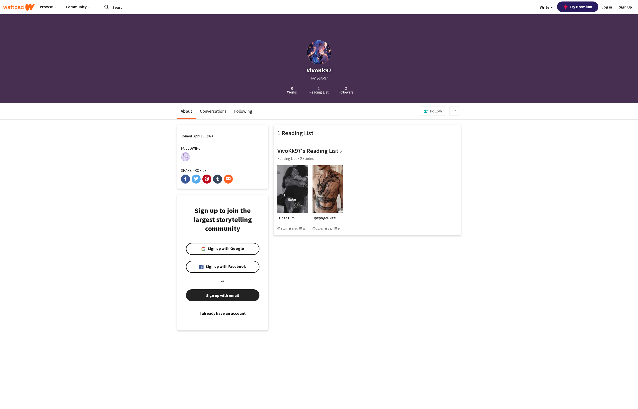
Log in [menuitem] (606, 6)
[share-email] (228, 179)
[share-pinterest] (206, 179)
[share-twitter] (196, 179)
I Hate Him (286, 218)
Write (545, 7)
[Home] (19, 7)
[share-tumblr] (217, 179)
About (186, 111)
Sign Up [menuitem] (625, 6)
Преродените (324, 218)
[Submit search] (106, 7)
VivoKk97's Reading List (307, 151)
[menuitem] (433, 111)
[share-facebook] (185, 179)
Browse (47, 6)
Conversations (213, 111)
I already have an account (223, 313)
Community (76, 6)
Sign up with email (222, 295)
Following (243, 111)
